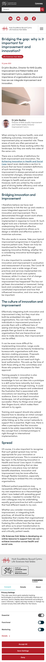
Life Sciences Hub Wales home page (15, 28)
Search (42, 9)
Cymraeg (39, 3)
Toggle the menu (41, 28)
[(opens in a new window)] (10, 19)
